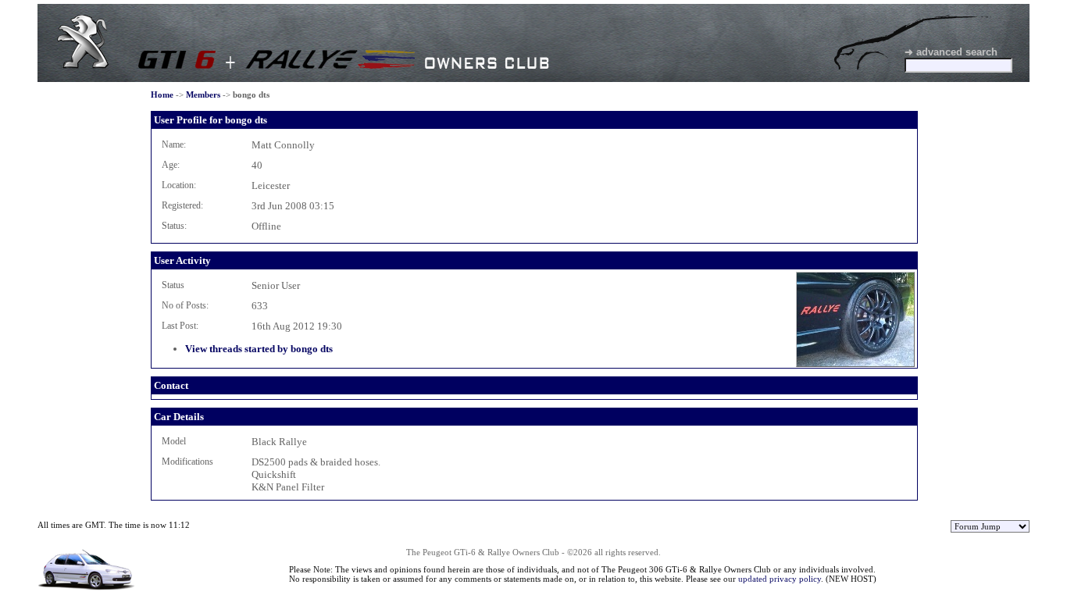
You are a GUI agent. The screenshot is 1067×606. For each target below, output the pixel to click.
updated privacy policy (779, 578)
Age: (171, 164)
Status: (174, 225)
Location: (179, 185)
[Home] (82, 65)
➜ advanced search (951, 52)
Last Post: (180, 325)
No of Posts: (185, 305)
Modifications (187, 461)
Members (203, 94)
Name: (174, 144)
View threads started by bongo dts (259, 349)
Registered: (182, 205)
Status (173, 285)
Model (174, 441)
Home (162, 94)
